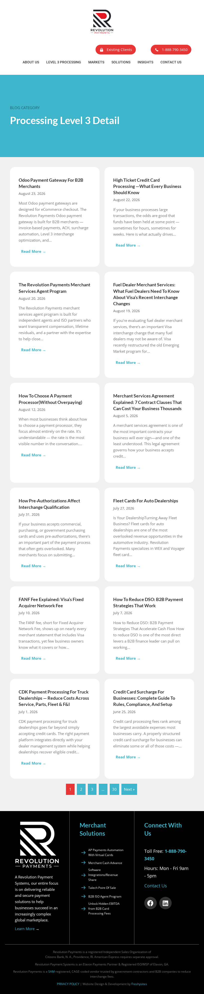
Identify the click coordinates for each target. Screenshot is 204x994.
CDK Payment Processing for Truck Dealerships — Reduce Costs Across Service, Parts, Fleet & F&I (54, 698)
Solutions (120, 62)
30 (114, 789)
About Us (31, 62)
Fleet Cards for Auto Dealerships (145, 500)
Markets (96, 62)
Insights (145, 62)
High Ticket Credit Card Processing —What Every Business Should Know (147, 186)
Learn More (27, 928)
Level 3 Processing (63, 62)
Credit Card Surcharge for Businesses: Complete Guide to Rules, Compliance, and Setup (144, 698)
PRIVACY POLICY (68, 984)
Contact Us (170, 62)
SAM (51, 971)
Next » (129, 789)
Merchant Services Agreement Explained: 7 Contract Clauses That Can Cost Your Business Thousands (147, 402)
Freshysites (139, 984)
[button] (116, 49)
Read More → (35, 251)
